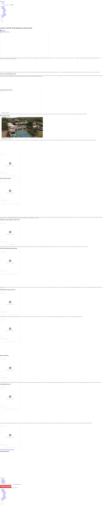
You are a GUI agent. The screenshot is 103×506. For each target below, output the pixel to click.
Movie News (3, 6)
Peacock (4, 13)
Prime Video (4, 10)
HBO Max (4, 492)
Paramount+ (4, 14)
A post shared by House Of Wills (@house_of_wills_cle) (10, 380)
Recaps (2, 16)
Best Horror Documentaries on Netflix (8, 449)
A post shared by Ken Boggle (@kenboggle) (10, 175)
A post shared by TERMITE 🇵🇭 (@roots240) (10, 244)
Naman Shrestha (3, 30)
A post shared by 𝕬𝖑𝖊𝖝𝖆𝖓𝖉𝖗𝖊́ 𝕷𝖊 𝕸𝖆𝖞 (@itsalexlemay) (10, 447)
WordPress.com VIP (18, 484)
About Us (3, 479)
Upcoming (3, 7)
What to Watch (3, 8)
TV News (3, 489)
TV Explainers (3, 15)
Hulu (4, 11)
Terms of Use (3, 481)
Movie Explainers (4, 497)
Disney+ (4, 12)
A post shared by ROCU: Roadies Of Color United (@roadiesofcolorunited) (10, 314)
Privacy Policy (3, 480)
